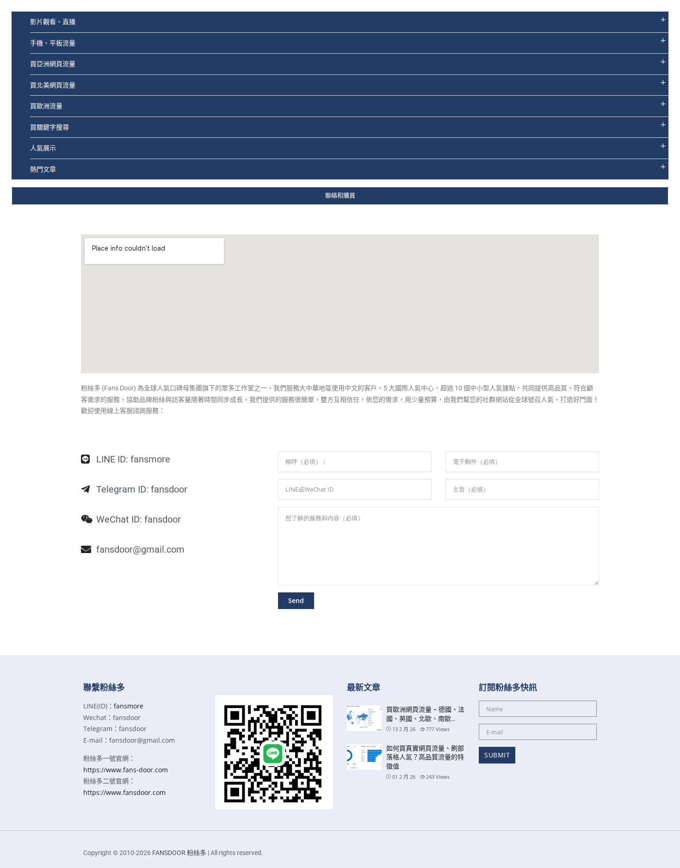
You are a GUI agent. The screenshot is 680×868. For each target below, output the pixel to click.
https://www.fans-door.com (125, 769)
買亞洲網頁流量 (52, 63)
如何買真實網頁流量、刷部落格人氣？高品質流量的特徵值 (425, 757)
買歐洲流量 (46, 105)
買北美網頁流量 (52, 84)
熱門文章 (43, 169)
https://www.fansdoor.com (124, 792)
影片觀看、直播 (52, 21)
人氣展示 (43, 147)
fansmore (128, 706)
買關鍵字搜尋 (49, 127)
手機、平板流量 (52, 42)
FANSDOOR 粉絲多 (179, 852)
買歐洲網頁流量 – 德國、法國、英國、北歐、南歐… (425, 714)
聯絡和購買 (340, 195)
